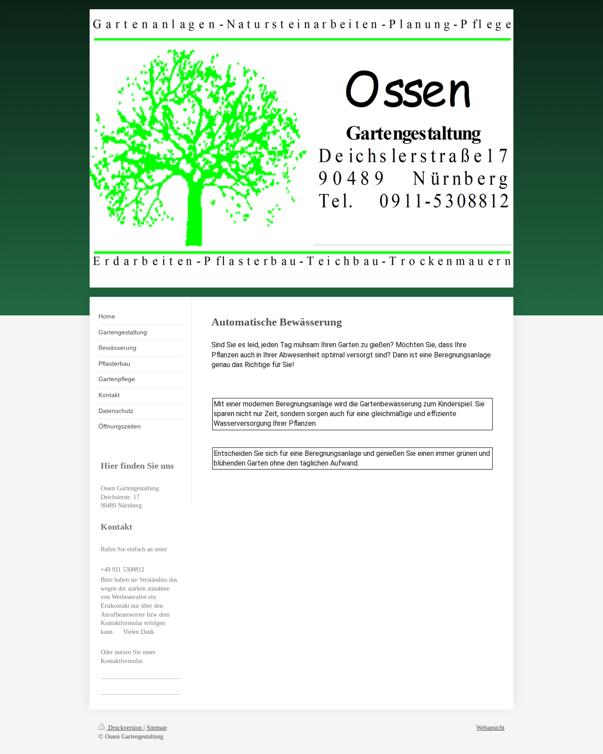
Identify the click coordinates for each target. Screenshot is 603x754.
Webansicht (490, 727)
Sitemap (157, 727)
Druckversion (124, 727)
